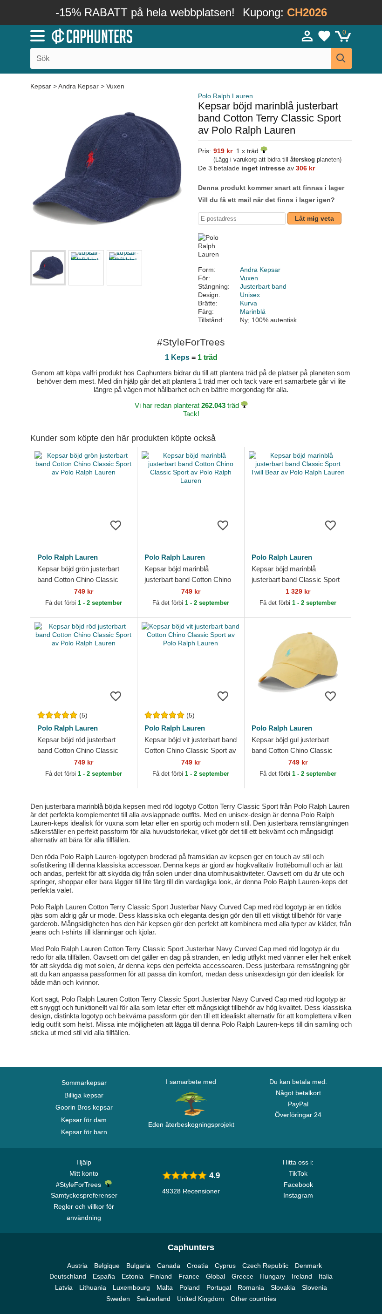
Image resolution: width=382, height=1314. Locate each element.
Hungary (272, 1276)
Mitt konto (83, 1173)
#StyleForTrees (80, 1184)
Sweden (118, 1298)
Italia (326, 1276)
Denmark (308, 1265)
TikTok (298, 1173)
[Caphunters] (121, 35)
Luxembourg (131, 1287)
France (188, 1276)
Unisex (250, 294)
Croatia (197, 1265)
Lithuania (92, 1287)
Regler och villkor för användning (84, 1212)
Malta (165, 1287)
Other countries (253, 1298)
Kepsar (41, 86)
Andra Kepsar (78, 86)
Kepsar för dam (84, 1120)
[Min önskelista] (324, 35)
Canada (168, 1265)
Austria (77, 1265)
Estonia (132, 1276)
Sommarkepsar (84, 1082)
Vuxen (115, 86)
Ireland (302, 1276)
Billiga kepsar (83, 1095)
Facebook (298, 1184)
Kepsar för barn (84, 1132)
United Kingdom (200, 1298)
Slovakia (283, 1287)
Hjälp (83, 1162)
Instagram (298, 1195)
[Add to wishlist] (116, 525)
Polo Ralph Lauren (225, 96)
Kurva (248, 303)
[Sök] (341, 58)
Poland (189, 1287)
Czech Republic (265, 1265)
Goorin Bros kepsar (84, 1107)
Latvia (64, 1287)
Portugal (218, 1287)
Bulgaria (138, 1265)
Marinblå (253, 311)
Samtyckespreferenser (84, 1195)
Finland (161, 1276)
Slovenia (314, 1287)
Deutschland (67, 1276)
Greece (242, 1276)
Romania (251, 1287)
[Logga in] (307, 35)
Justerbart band (263, 286)
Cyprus (225, 1265)
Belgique (107, 1265)
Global (215, 1276)
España (104, 1276)
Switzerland (153, 1298)
